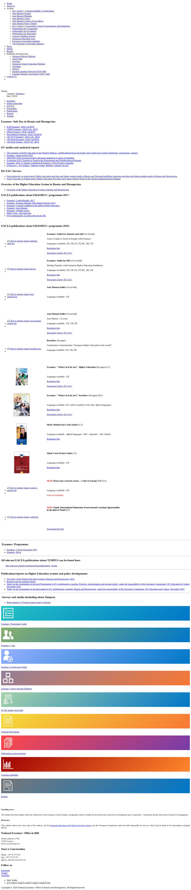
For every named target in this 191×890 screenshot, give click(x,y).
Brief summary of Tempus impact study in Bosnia (28, 602)
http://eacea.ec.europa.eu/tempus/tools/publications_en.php (31, 566)
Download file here (55, 529)
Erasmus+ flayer (14, 552)
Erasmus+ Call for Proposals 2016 (22, 550)
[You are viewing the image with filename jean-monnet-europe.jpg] (24, 323)
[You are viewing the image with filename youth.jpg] (22, 517)
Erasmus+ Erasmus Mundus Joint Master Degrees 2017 (31, 203)
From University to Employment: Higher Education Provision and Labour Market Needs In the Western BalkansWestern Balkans (64, 179)
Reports (10, 113)
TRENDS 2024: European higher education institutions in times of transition (40, 158)
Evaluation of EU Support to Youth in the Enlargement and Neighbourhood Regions (44, 160)
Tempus (10, 116)
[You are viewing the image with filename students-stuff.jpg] (24, 243)
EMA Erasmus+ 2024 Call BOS (21, 132)
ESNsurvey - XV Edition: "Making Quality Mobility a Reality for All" (38, 165)
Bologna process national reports (21, 581)
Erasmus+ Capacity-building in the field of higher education (33, 205)
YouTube (5, 875)
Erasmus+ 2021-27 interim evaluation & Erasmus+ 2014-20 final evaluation (40, 163)
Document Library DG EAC (59, 253)
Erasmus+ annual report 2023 (20, 155)
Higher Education (14, 103)
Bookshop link (53, 248)
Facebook (5, 870)
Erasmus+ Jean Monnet (17, 208)
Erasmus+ (20, 93)
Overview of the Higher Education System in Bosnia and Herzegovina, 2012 (41, 579)
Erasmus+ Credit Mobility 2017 (21, 200)
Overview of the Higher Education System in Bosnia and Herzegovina (38, 190)
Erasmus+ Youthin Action (18, 210)
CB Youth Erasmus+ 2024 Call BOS (23, 139)
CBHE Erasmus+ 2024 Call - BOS (22, 129)
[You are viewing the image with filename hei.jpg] (21, 269)
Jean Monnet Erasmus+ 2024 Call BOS (24, 134)
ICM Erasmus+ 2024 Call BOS (21, 127)
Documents (12, 108)
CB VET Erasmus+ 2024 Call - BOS (23, 137)
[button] (10, 8)
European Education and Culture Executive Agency (71, 825)
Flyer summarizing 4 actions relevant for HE (26, 215)
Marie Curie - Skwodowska (19, 213)
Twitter (4, 873)
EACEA (10, 106)
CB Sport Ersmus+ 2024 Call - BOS (23, 142)
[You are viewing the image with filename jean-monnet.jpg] (24, 297)
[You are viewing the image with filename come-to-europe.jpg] (24, 490)
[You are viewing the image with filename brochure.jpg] (24, 349)
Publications (12, 111)
